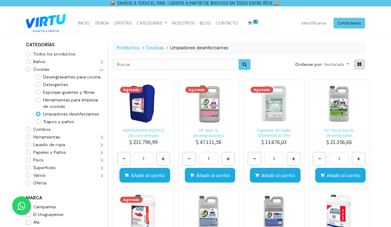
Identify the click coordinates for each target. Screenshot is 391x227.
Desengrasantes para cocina (71, 77)
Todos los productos (54, 54)
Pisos (38, 160)
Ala (36, 222)
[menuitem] (83, 23)
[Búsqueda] (244, 64)
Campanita (44, 207)
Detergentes (55, 84)
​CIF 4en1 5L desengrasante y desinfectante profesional (209, 133)
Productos (128, 48)
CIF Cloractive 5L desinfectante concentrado (339, 133)
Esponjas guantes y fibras (69, 92)
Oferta (39, 183)
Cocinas (41, 69)
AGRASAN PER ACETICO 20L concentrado (143, 133)
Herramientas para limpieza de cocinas (70, 103)
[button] (336, 64)
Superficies (44, 167)
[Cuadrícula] (359, 64)
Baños (39, 61)
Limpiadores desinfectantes (71, 114)
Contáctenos (349, 23)
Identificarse (313, 23)
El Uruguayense (48, 214)
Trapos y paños (58, 121)
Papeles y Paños (49, 152)
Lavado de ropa (49, 144)
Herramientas (46, 137)
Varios (39, 175)
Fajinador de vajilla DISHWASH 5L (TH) (274, 133)
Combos (42, 129)
